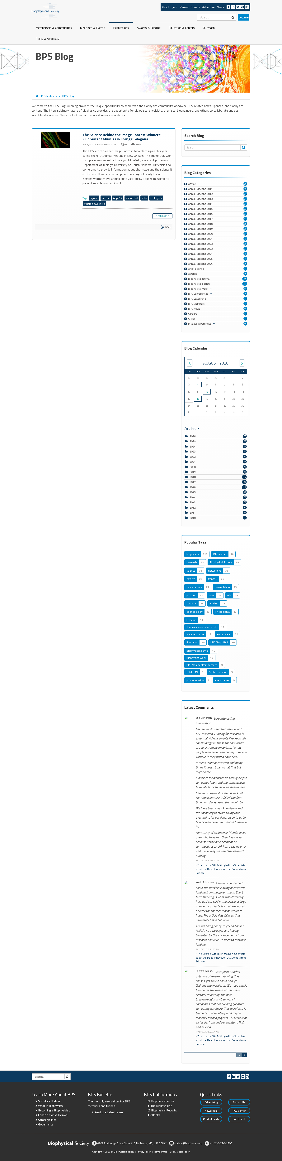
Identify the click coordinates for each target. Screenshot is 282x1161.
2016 (193, 487)
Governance (45, 1124)
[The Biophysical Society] (46, 10)
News (220, 7)
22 (245, 318)
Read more (162, 216)
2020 (193, 467)
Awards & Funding (149, 27)
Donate (195, 7)
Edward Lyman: (204, 971)
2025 (193, 441)
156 (245, 278)
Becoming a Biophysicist (54, 1110)
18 (198, 399)
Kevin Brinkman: (205, 882)
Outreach (209, 27)
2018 (193, 477)
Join (174, 7)
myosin (94, 198)
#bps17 (117, 198)
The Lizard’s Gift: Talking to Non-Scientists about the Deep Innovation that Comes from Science (221, 869)
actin (144, 198)
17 (245, 268)
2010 (193, 518)
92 (245, 313)
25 (245, 228)
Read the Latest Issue (108, 1112)
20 (245, 183)
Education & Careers (182, 27)
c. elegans (156, 198)
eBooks (155, 1115)
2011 (193, 512)
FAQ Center (239, 1111)
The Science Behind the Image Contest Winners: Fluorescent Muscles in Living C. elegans (56, 140)
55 (245, 308)
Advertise (208, 7)
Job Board (239, 1119)
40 (245, 188)
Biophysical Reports (164, 1110)
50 (245, 323)
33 (245, 208)
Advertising (211, 1102)
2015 (193, 492)
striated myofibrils (94, 204)
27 (245, 248)
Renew (184, 7)
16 (245, 273)
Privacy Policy (144, 1152)
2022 (193, 457)
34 (245, 193)
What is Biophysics (50, 1105)
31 (245, 198)
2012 (193, 508)
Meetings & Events (92, 27)
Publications (121, 27)
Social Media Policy (180, 1152)
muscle (106, 198)
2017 (193, 482)
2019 (193, 472)
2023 (193, 451)
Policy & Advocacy (47, 38)
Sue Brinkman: (204, 717)
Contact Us (239, 1102)
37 (245, 213)
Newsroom (211, 1111)
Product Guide (211, 1119)
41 (245, 218)
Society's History (49, 1101)
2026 (193, 436)
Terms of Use (160, 1152)
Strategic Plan (47, 1119)
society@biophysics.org (188, 1143)
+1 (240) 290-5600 (221, 1143)
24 (245, 303)
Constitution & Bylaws (53, 1115)
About (166, 7)
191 (245, 283)
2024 (193, 446)
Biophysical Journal (163, 1101)
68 (245, 288)
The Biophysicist (161, 1105)
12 (245, 298)
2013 (193, 502)
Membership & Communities (54, 27)
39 (245, 223)
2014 (193, 497)
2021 (193, 462)
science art (132, 198)
